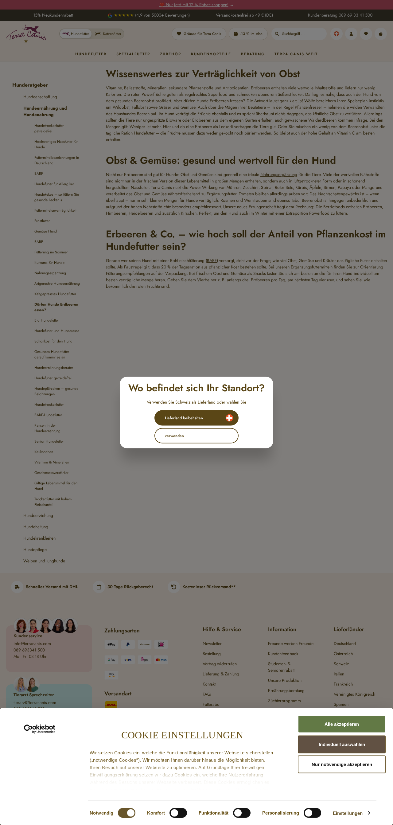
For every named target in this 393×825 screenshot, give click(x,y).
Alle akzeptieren (342, 724)
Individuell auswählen (342, 744)
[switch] (178, 813)
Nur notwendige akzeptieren (342, 764)
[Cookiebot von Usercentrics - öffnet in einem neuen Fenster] (40, 729)
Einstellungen (348, 812)
